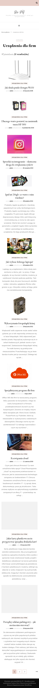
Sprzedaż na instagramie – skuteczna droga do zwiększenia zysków (19, 163)
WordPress (28, 685)
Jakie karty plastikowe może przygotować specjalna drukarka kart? (19, 540)
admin (11, 91)
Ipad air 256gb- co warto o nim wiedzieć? (19, 196)
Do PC (19, 12)
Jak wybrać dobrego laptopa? (19, 261)
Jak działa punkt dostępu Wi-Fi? (19, 87)
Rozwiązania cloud (19, 458)
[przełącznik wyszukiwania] (37, 3)
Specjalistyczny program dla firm (19, 390)
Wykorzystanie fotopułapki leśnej (19, 323)
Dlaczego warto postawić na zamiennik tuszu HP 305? (19, 123)
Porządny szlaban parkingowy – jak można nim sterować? (19, 623)
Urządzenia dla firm (19, 83)
